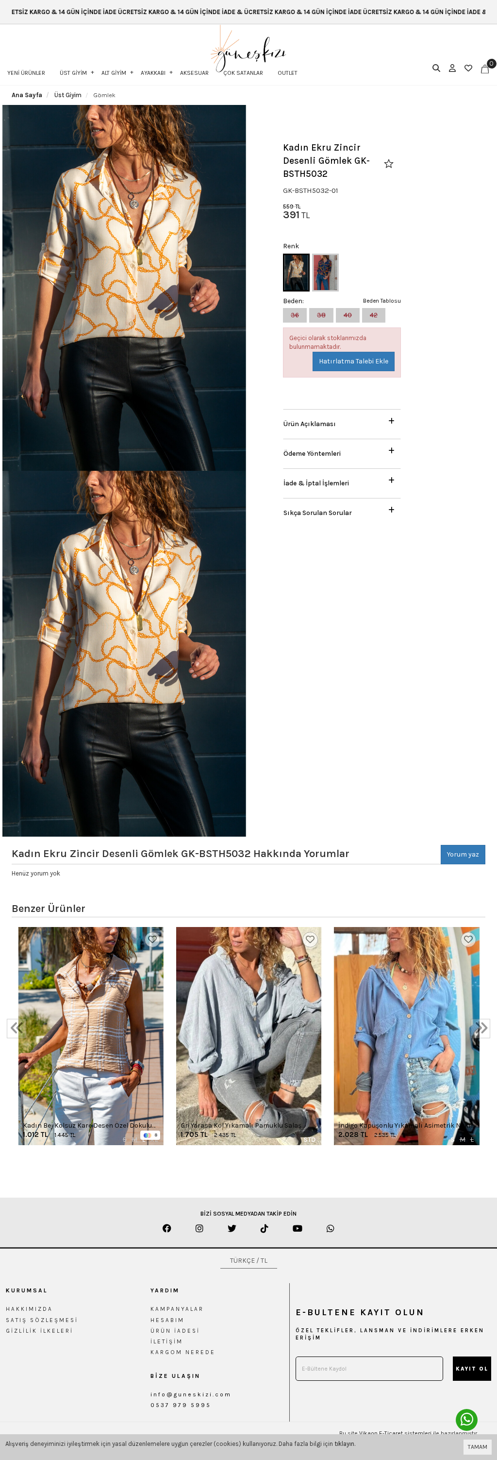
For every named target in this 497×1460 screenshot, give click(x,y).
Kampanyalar (177, 1308)
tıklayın (344, 1443)
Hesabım (167, 1320)
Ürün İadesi (175, 1330)
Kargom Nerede (182, 1352)
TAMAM (477, 1446)
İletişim (166, 1341)
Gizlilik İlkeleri (39, 1330)
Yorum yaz (463, 854)
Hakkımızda (29, 1308)
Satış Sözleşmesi (42, 1320)
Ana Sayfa (27, 95)
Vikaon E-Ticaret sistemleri (395, 1433)
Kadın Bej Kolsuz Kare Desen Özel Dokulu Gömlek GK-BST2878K (87, 1126)
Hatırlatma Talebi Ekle (353, 361)
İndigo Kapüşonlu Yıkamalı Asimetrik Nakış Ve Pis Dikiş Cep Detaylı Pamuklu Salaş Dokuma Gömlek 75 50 (406, 1126)
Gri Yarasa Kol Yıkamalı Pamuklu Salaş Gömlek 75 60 (241, 1126)
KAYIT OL (472, 1369)
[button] (342, 421)
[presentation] (16, 1028)
